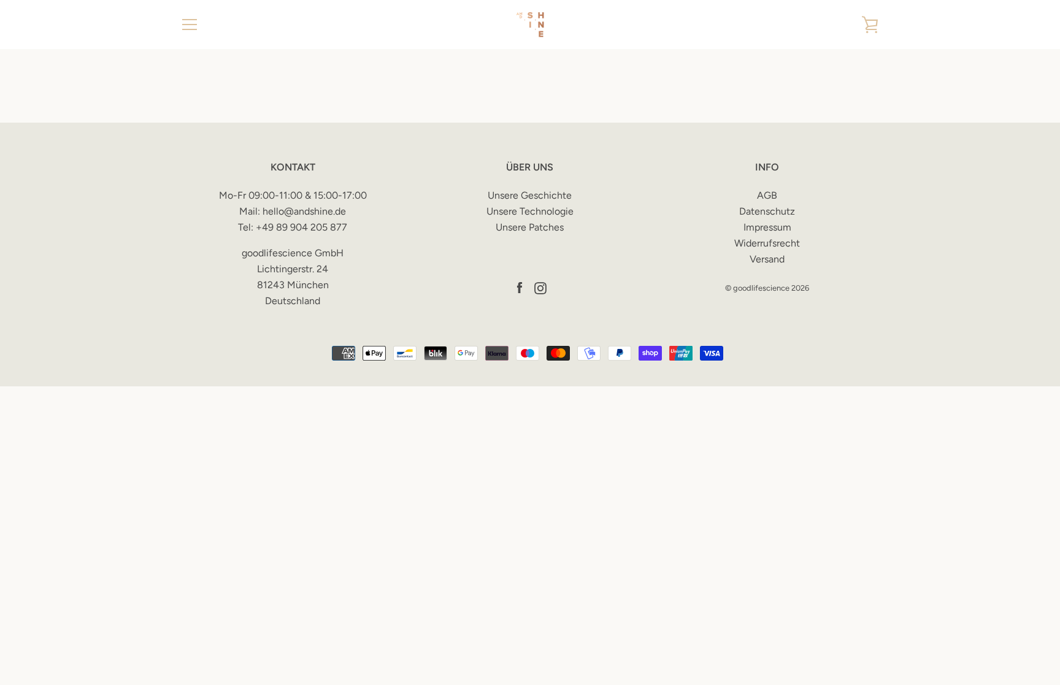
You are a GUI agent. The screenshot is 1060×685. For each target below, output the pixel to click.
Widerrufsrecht (767, 243)
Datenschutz (767, 211)
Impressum (767, 227)
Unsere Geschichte (530, 195)
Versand (767, 259)
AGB (767, 195)
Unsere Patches (530, 227)
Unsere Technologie (530, 211)
